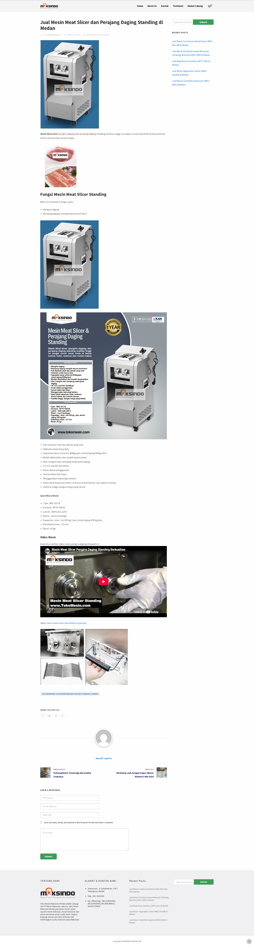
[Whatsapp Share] (62, 715)
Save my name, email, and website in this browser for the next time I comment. (78, 822)
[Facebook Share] (42, 715)
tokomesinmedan (52, 35)
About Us (152, 6)
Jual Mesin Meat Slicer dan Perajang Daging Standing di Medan (70, 694)
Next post (149, 769)
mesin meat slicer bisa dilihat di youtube (66, 623)
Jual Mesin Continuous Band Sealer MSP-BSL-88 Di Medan (192, 43)
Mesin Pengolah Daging (98, 35)
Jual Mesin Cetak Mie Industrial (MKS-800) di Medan (191, 82)
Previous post (59, 769)
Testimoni (178, 6)
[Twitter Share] (49, 715)
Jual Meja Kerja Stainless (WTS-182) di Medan (191, 63)
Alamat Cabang (195, 6)
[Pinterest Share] (56, 715)
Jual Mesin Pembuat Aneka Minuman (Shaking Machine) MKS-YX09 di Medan (191, 53)
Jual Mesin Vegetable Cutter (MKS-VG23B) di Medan (189, 72)
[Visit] (103, 738)
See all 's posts (104, 758)
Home (140, 6)
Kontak (164, 6)
